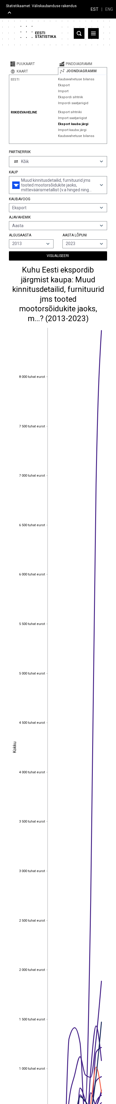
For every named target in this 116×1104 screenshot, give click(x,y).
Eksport (64, 85)
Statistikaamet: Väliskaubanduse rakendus (41, 6)
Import (63, 91)
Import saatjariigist (72, 118)
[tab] (33, 63)
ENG (109, 9)
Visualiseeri (58, 256)
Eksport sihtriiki (70, 112)
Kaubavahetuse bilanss (76, 79)
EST (94, 9)
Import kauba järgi (72, 130)
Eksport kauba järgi (73, 124)
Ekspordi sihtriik (70, 97)
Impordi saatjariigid (73, 103)
